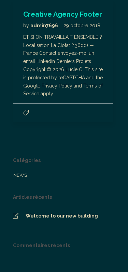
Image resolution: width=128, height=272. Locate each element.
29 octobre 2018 (81, 25)
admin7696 (44, 25)
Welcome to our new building (62, 216)
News (20, 175)
